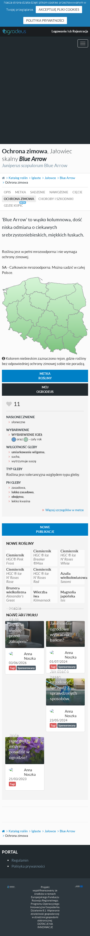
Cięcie (77, 192)
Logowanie (59, 31)
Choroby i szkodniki (55, 199)
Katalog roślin (18, 178)
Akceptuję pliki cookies (59, 9)
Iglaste (36, 178)
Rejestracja (80, 31)
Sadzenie (37, 192)
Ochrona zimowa (19, 199)
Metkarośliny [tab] (45, 376)
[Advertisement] (45, 97)
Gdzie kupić (13, 205)
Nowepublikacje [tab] (45, 529)
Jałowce (50, 178)
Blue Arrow (67, 178)
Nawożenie (58, 192)
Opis (7, 192)
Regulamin (20, 860)
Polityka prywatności (45, 20)
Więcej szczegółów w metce (64, 510)
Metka (20, 192)
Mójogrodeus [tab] (45, 389)
